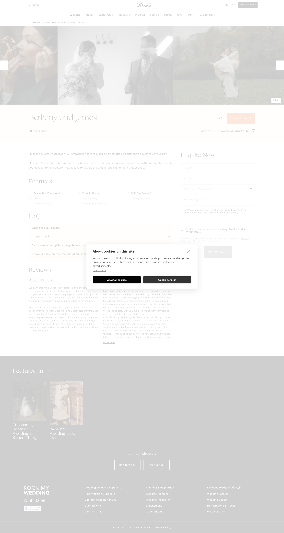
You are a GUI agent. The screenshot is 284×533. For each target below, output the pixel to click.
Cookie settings (167, 279)
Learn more (99, 270)
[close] (188, 251)
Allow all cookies (117, 279)
